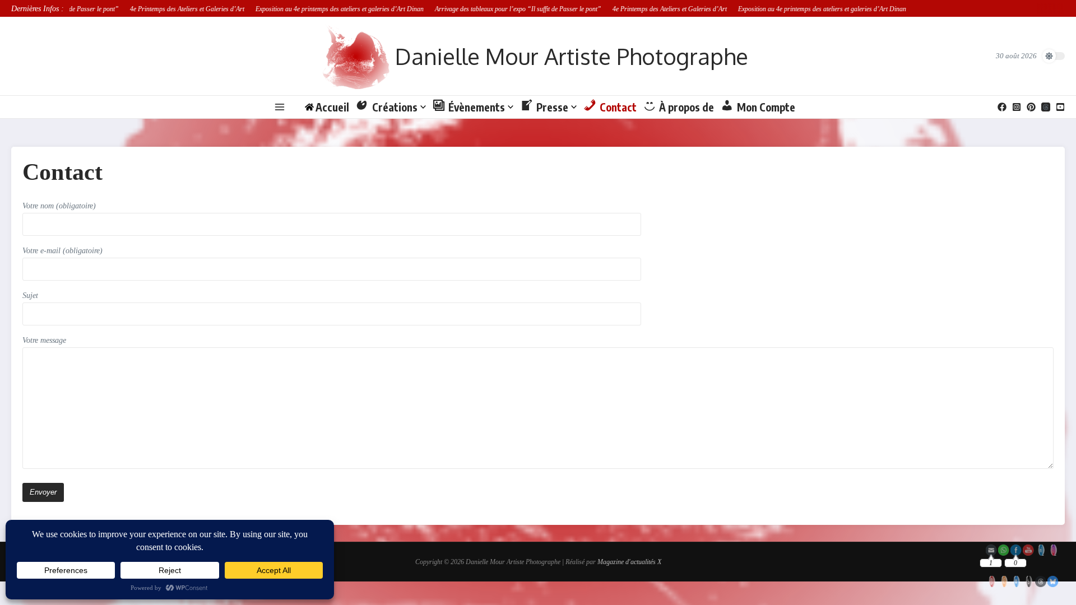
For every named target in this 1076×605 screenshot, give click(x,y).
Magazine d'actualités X (629, 562)
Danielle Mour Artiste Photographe (571, 56)
